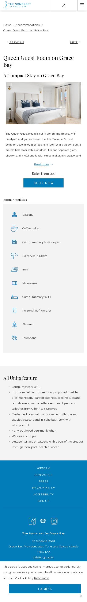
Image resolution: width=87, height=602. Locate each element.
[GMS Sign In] (63, 5)
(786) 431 (39, 557)
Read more (42, 579)
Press (43, 481)
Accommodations (27, 25)
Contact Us (43, 474)
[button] (43, 103)
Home (7, 25)
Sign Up (43, 501)
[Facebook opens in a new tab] (32, 520)
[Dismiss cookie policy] (81, 596)
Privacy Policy (43, 488)
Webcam (43, 468)
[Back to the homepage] (17, 5)
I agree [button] (45, 589)
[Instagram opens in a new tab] (54, 520)
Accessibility (43, 494)
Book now (44, 183)
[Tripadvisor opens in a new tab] (43, 520)
